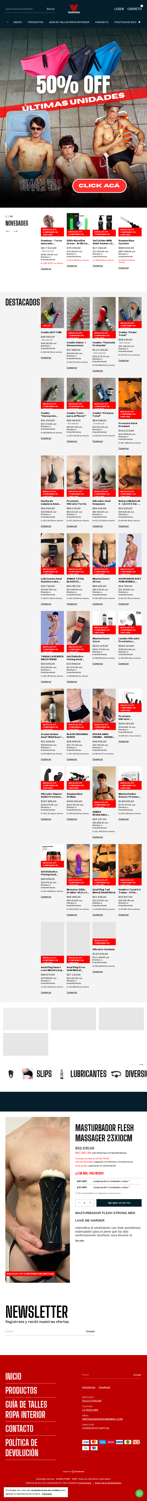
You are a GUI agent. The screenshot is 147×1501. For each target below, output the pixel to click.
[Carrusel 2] (73, 1019)
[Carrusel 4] (25, 1044)
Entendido (47, 1494)
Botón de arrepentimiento (108, 1483)
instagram (89, 1387)
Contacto (101, 22)
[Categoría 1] (11, 1073)
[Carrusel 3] (121, 1019)
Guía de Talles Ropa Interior (69, 22)
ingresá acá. (85, 1483)
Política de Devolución (130, 22)
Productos (35, 22)
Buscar (51, 8)
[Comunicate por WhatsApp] (139, 1493)
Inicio (17, 22)
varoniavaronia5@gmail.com (102, 1419)
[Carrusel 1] (73, 118)
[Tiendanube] (73, 1472)
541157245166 (91, 1400)
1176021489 (90, 1409)
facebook (104, 1387)
